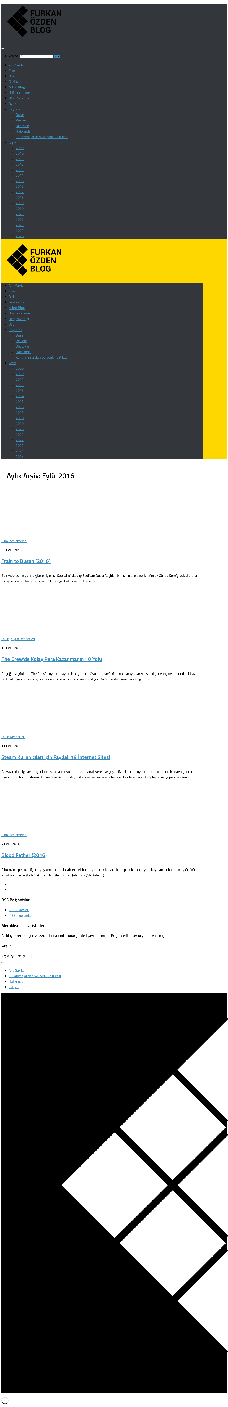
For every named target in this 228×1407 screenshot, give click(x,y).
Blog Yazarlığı (19, 98)
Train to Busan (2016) (26, 561)
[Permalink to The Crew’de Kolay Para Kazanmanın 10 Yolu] (47, 629)
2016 (20, 186)
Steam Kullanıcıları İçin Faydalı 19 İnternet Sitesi (55, 757)
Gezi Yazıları (17, 81)
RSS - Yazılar (18, 910)
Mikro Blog (17, 87)
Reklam (21, 120)
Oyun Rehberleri (23, 638)
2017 (20, 192)
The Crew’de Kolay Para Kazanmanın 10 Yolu (51, 659)
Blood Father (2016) (24, 855)
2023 (20, 225)
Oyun (12, 103)
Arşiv (12, 142)
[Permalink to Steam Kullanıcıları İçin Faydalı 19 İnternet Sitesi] (47, 727)
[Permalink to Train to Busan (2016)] (47, 532)
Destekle (22, 125)
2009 (20, 147)
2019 (20, 203)
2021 (20, 214)
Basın (20, 114)
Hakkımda (23, 131)
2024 (20, 230)
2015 (20, 181)
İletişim (14, 987)
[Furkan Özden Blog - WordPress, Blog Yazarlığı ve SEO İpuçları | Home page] (33, 38)
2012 (20, 164)
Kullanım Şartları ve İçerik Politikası (42, 136)
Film (12, 70)
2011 (20, 159)
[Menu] (2, 48)
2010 (20, 153)
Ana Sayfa (16, 65)
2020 (20, 208)
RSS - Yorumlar (20, 915)
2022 (20, 219)
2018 (20, 197)
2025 (20, 236)
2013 (20, 170)
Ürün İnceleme (19, 92)
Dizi (11, 76)
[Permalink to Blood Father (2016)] (47, 825)
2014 (20, 175)
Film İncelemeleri (14, 541)
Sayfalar (15, 109)
